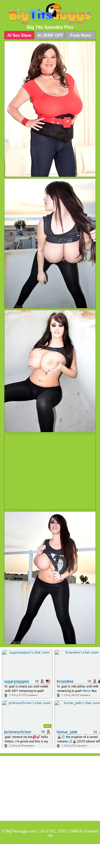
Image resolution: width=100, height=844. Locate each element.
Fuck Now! (80, 35)
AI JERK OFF (50, 35)
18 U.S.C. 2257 (53, 831)
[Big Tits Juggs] (50, 13)
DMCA (75, 831)
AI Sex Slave (19, 35)
